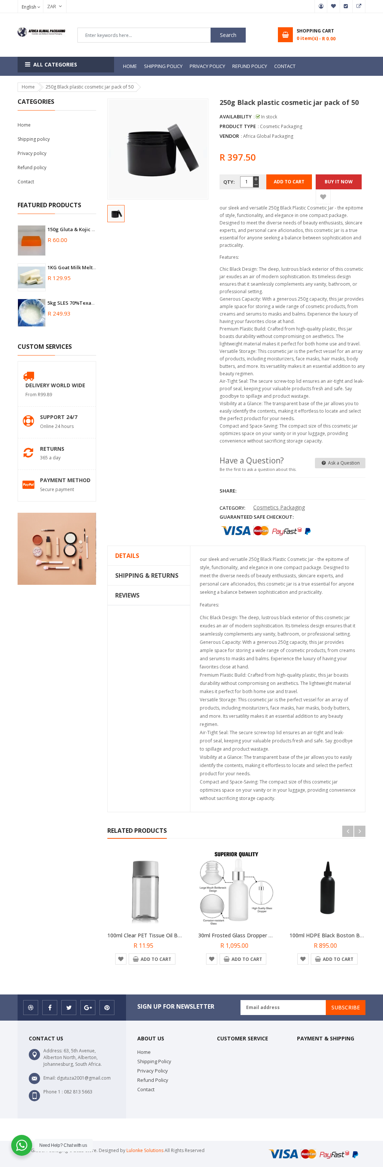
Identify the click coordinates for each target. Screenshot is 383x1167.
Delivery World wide (55, 385)
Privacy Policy (152, 1070)
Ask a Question (343, 463)
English (29, 7)
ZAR (47, 6)
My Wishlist (333, 6)
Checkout (346, 6)
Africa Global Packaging (268, 136)
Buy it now (339, 182)
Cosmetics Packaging (279, 507)
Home (24, 125)
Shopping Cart (359, 6)
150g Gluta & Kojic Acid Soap (82, 229)
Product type (238, 126)
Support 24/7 (58, 416)
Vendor (229, 136)
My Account (321, 6)
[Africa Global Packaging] (316, 1153)
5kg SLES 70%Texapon (74, 302)
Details (127, 556)
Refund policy (32, 167)
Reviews (127, 595)
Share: (228, 490)
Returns (52, 448)
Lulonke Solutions (144, 1150)
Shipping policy (34, 139)
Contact (26, 182)
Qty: (229, 182)
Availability (236, 116)
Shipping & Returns (146, 575)
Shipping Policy (154, 1061)
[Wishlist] (323, 196)
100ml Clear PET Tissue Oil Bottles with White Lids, (170, 935)
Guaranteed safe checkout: (257, 516)
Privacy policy (32, 153)
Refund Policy (152, 1080)
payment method (65, 480)
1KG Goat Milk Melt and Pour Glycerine (94, 267)
